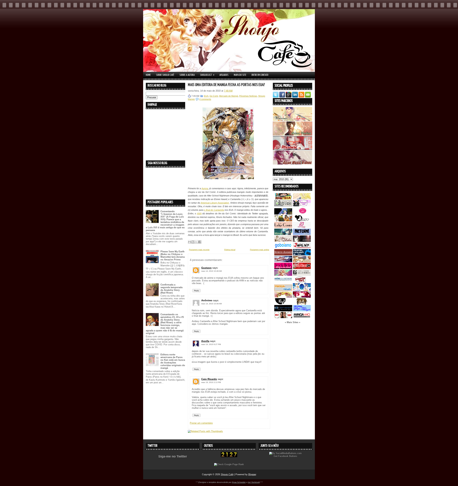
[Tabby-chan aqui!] (302, 205)
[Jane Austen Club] (283, 241)
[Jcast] (302, 220)
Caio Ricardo (209, 379)
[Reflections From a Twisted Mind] (283, 220)
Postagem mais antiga (259, 250)
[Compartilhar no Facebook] (199, 242)
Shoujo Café (227, 474)
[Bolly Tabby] (283, 317)
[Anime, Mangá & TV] (302, 254)
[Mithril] (283, 234)
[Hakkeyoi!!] (302, 303)
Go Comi (213, 96)
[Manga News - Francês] (283, 290)
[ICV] (283, 303)
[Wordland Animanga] (283, 261)
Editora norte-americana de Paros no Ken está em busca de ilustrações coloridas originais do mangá (172, 361)
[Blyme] (283, 205)
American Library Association (215, 203)
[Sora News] (302, 268)
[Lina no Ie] (302, 198)
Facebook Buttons (287, 456)
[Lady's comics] (283, 227)
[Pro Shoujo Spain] (302, 297)
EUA (206, 96)
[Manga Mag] (302, 317)
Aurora (204, 188)
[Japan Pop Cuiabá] (302, 227)
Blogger (252, 474)
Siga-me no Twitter (172, 456)
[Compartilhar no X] (196, 242)
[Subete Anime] (283, 254)
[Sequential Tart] (302, 281)
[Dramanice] (302, 213)
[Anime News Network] (283, 281)
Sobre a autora (187, 75)
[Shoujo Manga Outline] (283, 297)
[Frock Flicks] (283, 268)
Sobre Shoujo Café (165, 75)
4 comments (205, 99)
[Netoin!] (302, 234)
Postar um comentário (201, 423)
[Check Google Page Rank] (229, 464)
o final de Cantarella (214, 210)
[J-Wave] (302, 247)
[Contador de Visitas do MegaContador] (229, 456)
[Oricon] (283, 310)
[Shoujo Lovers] (302, 290)
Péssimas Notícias (248, 96)
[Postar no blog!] (193, 242)
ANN (199, 213)
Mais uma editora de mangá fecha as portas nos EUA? (226, 85)
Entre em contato (260, 75)
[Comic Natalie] (302, 275)
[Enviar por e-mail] (189, 242)
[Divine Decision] (302, 261)
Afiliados (223, 75)
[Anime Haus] (302, 241)
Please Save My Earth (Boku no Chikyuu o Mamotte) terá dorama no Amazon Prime (172, 255)
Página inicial (229, 250)
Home (148, 75)
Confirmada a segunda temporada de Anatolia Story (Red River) (171, 288)
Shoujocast (207, 74)
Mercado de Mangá (228, 96)
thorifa (205, 341)
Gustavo (206, 267)
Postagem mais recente (199, 250)
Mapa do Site (240, 75)
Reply (196, 291)
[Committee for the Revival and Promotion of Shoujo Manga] (302, 310)
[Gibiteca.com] (283, 198)
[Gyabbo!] (283, 213)
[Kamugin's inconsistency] (283, 275)
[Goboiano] (283, 247)
